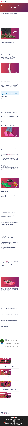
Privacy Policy (18, 419)
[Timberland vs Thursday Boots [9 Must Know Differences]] (9, 395)
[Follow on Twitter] (2, 343)
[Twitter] (12, 417)
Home (4, 419)
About (6, 419)
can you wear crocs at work (4, 261)
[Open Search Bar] (27, 1)
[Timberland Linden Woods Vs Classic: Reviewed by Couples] (9, 384)
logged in (5, 413)
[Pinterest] (16, 417)
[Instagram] (13, 417)
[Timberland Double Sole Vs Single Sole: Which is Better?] (9, 372)
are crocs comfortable (9, 154)
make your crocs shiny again (9, 195)
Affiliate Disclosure (22, 419)
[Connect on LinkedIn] (1, 343)
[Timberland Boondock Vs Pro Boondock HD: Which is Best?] (9, 361)
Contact (8, 419)
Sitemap (11, 419)
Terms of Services (14, 419)
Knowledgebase (9, 376)
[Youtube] (14, 417)
